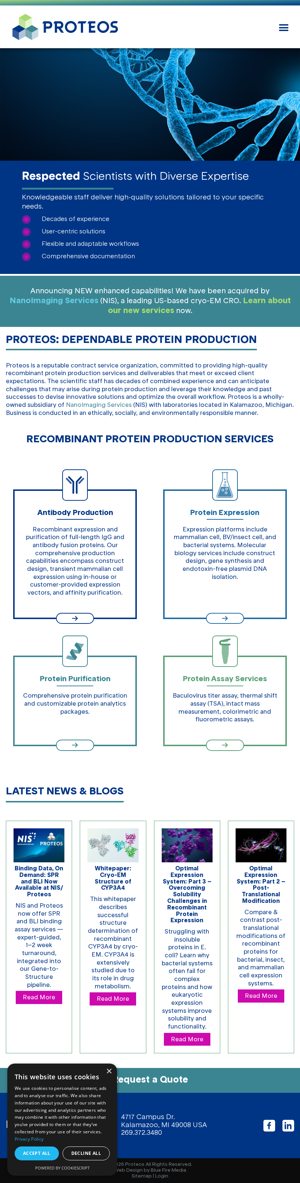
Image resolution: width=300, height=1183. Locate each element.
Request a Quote (150, 1080)
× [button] (109, 1071)
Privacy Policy (29, 1139)
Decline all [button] (86, 1153)
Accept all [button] (36, 1153)
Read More (39, 998)
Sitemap (142, 1176)
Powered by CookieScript (62, 1168)
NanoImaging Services (54, 301)
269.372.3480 (141, 1133)
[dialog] (62, 1120)
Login (161, 1176)
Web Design (128, 1170)
